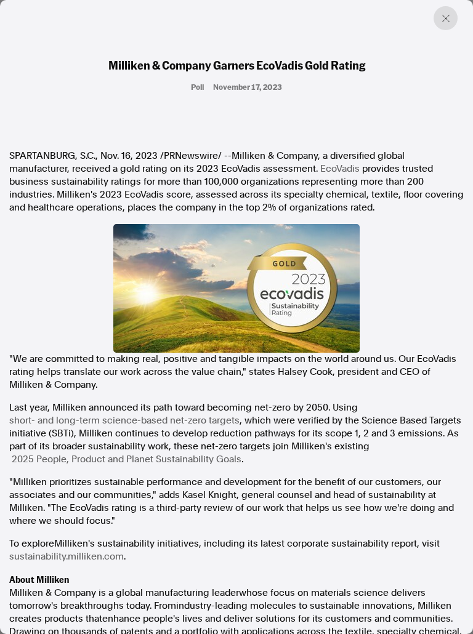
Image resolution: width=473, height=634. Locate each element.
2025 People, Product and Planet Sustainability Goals (126, 459)
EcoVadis (340, 168)
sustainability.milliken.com (66, 556)
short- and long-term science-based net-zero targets (124, 420)
